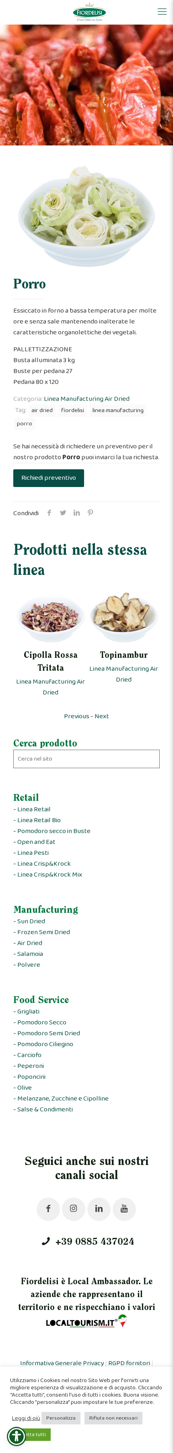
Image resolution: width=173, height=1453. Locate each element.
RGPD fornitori (129, 1363)
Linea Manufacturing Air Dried (87, 399)
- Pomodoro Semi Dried (46, 1033)
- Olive (22, 1087)
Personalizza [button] (61, 1418)
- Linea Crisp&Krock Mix (47, 874)
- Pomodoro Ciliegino (43, 1044)
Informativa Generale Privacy (62, 1363)
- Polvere (26, 965)
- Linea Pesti (31, 853)
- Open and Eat (34, 842)
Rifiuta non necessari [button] (113, 1418)
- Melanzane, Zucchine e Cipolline (61, 1098)
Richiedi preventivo (48, 478)
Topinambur (124, 655)
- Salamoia (28, 954)
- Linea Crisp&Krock (42, 863)
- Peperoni (28, 1066)
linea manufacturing (118, 410)
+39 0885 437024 (93, 1242)
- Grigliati (26, 1011)
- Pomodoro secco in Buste (52, 831)
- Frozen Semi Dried (41, 932)
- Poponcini (29, 1077)
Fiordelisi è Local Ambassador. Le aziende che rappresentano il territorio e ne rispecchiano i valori (86, 1295)
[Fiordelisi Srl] (89, 12)
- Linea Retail (32, 809)
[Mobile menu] (162, 12)
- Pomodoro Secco (39, 1022)
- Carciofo (27, 1055)
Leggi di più (26, 1418)
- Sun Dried (29, 921)
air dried (42, 410)
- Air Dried (27, 943)
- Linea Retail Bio (37, 820)
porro (24, 424)
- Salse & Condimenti (43, 1109)
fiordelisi (72, 410)
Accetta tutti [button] (31, 1434)
